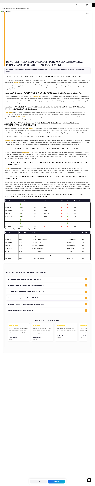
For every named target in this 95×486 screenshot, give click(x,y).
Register (56, 481)
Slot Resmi (9, 8)
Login (38, 481)
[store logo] (8, 4)
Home (3, 8)
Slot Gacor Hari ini (18, 8)
